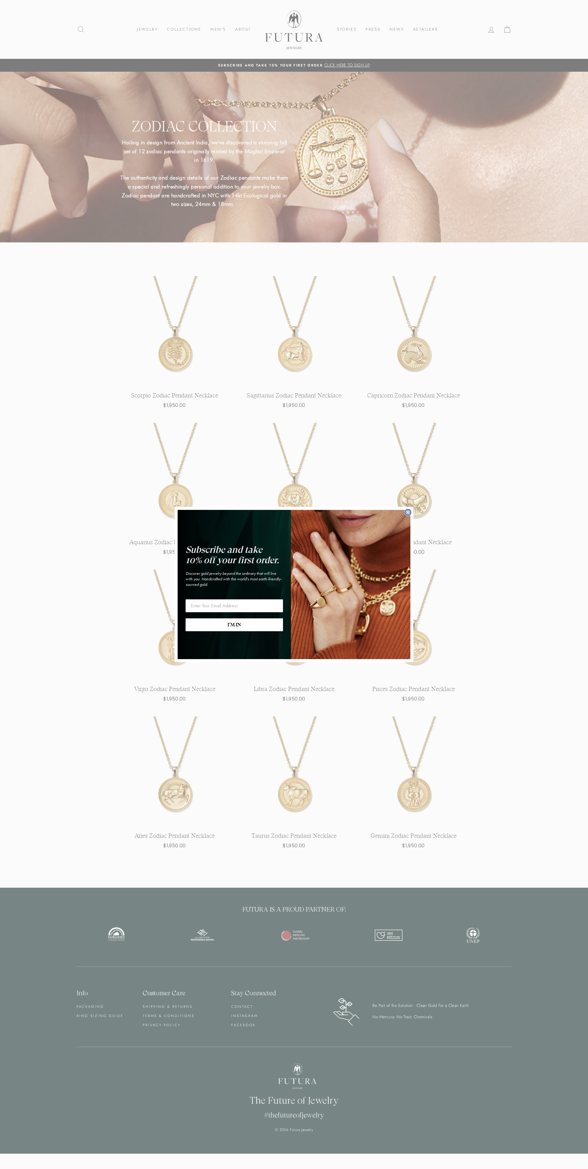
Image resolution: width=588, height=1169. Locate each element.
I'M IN (234, 625)
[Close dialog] (408, 512)
